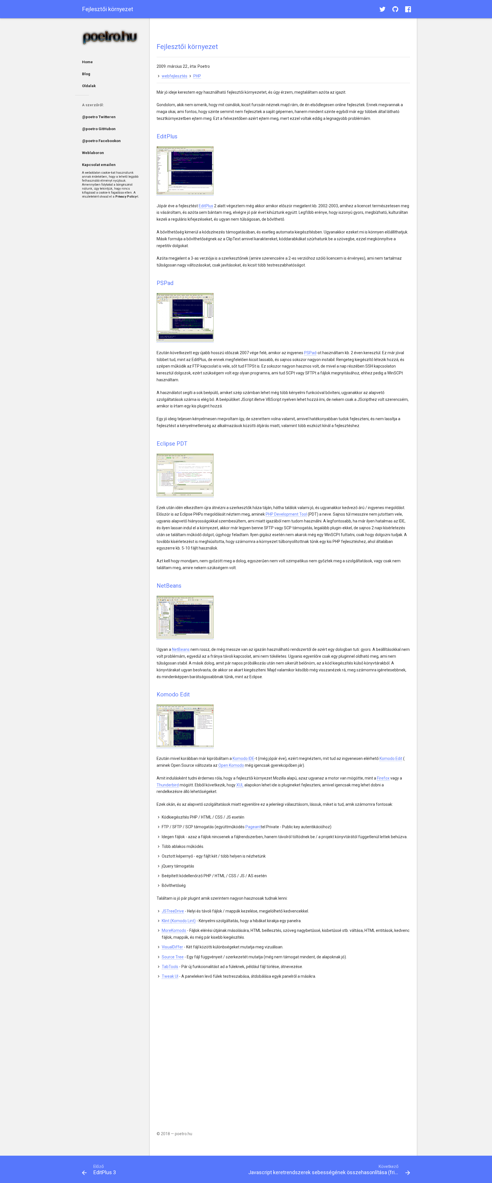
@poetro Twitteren (99, 117)
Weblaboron (93, 153)
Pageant (253, 827)
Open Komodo (231, 765)
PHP (197, 76)
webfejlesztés (174, 76)
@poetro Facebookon (101, 141)
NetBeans (181, 649)
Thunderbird (168, 785)
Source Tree (173, 957)
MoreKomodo (174, 930)
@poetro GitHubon (99, 129)
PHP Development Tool (286, 514)
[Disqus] (283, 1051)
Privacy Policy (125, 196)
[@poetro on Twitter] (382, 9)
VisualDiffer (172, 947)
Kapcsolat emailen (99, 165)
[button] (382, 9)
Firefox (383, 778)
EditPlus (206, 206)
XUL (239, 785)
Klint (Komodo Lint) (179, 920)
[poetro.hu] (112, 37)
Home (87, 62)
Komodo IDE (243, 758)
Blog (86, 74)
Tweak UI (170, 976)
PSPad (310, 352)
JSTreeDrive (173, 911)
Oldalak (89, 86)
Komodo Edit (391, 758)
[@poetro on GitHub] (395, 9)
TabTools (170, 966)
